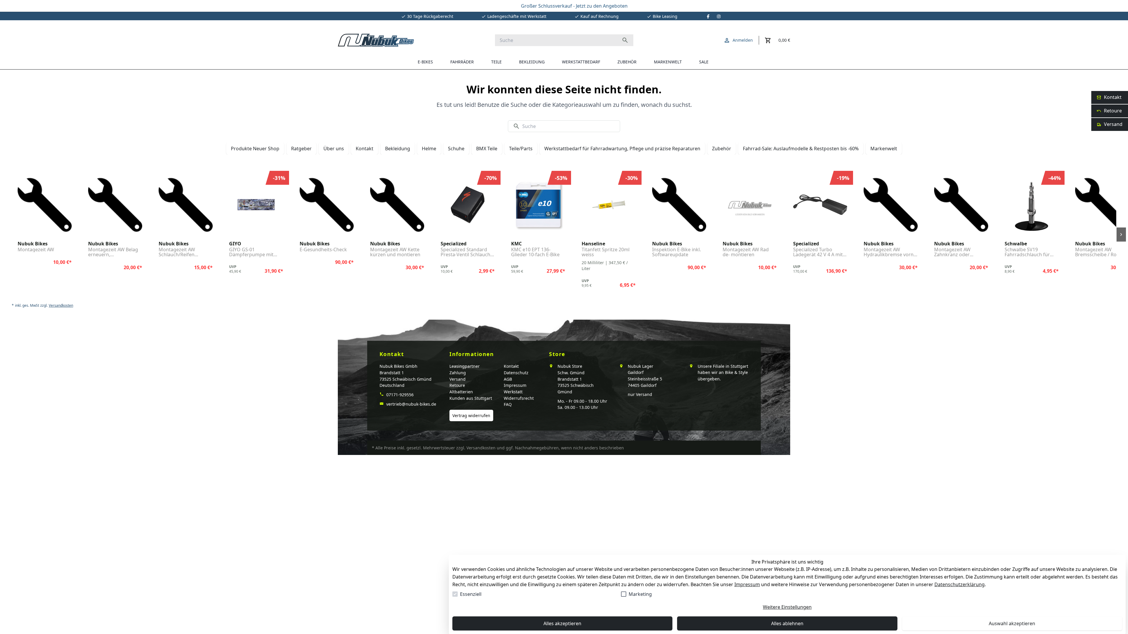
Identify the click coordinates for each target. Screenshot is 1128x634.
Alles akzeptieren (562, 623)
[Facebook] (708, 16)
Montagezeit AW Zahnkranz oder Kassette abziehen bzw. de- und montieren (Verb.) (960, 252)
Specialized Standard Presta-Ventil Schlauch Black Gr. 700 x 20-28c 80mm (465, 252)
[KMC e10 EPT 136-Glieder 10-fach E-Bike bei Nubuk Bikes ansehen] (538, 205)
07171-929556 (399, 394)
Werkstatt (513, 391)
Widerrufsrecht (519, 398)
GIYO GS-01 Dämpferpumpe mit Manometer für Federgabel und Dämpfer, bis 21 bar (251, 252)
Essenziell (470, 594)
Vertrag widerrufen (471, 415)
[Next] (1121, 234)
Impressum (747, 584)
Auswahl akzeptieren (1012, 623)
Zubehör (721, 148)
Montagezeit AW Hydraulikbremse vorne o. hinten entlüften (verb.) (890, 252)
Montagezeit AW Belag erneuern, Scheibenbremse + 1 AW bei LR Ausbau (114, 252)
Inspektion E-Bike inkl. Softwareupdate (676, 252)
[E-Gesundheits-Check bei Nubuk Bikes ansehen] (327, 205)
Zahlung (457, 372)
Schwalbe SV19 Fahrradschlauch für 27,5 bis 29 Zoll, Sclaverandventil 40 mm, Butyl (1032, 252)
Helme (429, 148)
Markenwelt (883, 148)
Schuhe (456, 148)
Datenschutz (516, 372)
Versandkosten (61, 305)
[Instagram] (718, 16)
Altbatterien (461, 391)
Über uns (333, 148)
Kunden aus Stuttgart (470, 398)
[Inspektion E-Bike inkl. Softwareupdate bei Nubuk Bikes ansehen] (679, 205)
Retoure (457, 385)
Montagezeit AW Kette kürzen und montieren (395, 252)
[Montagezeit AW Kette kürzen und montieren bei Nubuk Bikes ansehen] (397, 205)
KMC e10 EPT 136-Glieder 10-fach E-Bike (535, 252)
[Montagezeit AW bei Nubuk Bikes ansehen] (45, 205)
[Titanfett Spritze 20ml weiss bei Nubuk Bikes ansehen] (609, 205)
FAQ (508, 404)
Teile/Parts (521, 148)
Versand (457, 379)
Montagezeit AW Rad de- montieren (746, 252)
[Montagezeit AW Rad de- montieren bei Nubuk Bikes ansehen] (750, 205)
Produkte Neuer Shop (255, 148)
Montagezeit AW (36, 249)
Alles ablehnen (787, 623)
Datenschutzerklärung (959, 584)
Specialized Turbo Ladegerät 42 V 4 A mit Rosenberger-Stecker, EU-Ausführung (818, 252)
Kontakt (364, 148)
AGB (508, 379)
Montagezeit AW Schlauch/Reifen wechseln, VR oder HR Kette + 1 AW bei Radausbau (183, 252)
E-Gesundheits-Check (323, 249)
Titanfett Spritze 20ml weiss (606, 252)
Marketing (640, 594)
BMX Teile (486, 148)
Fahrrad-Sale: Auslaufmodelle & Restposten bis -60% (801, 148)
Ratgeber (301, 148)
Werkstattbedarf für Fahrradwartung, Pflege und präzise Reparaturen (622, 148)
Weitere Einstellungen (787, 607)
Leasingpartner (464, 366)
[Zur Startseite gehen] (376, 40)
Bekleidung (397, 148)
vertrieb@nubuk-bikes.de (410, 404)
